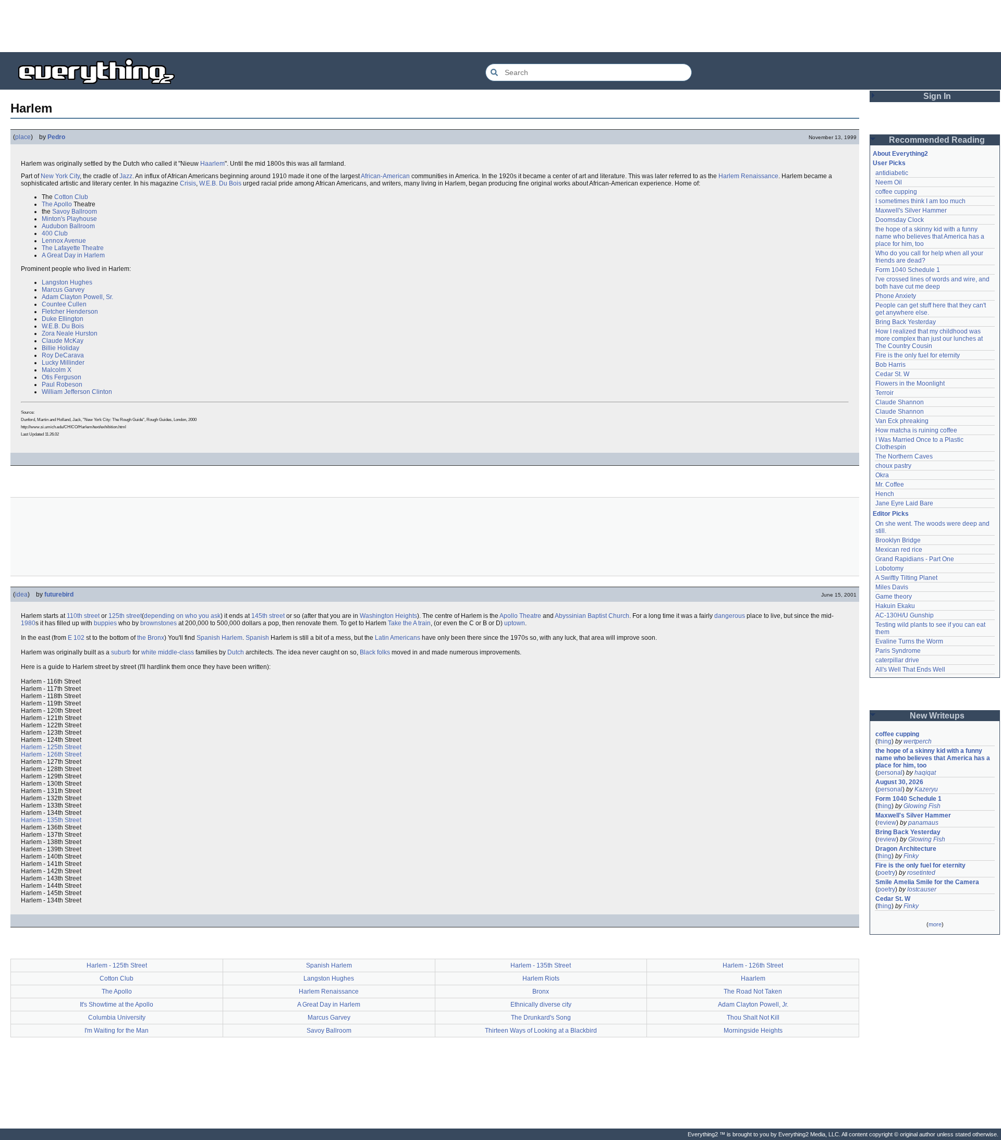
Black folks (375, 652)
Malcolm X (56, 370)
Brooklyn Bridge (898, 540)
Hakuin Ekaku (895, 606)
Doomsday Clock (899, 220)
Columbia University (116, 1017)
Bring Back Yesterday (905, 322)
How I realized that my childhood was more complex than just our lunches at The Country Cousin (929, 339)
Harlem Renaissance (748, 176)
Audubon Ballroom (68, 226)
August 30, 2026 (899, 782)
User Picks (889, 163)
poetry (886, 872)
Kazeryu (926, 789)
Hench (884, 494)
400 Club (55, 233)
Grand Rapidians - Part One (914, 559)
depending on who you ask (182, 615)
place (23, 137)
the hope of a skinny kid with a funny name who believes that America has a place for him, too (930, 236)
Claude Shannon (899, 402)
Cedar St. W (892, 374)
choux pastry (893, 465)
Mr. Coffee (889, 484)
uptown (514, 623)
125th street (125, 615)
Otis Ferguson (61, 377)
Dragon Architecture (905, 848)
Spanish (257, 637)
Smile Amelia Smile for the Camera (927, 882)
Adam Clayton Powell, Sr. (77, 297)
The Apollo (57, 204)
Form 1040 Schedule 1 (907, 270)
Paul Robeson (62, 384)
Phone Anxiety (895, 296)
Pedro (56, 137)
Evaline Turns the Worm (909, 641)
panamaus (923, 822)
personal (889, 772)
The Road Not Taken (753, 991)
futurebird (59, 594)
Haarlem (212, 163)
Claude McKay (62, 340)
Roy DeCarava (63, 355)
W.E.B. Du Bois (220, 183)
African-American (385, 176)
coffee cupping (896, 191)
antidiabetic (891, 173)
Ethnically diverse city (540, 1004)
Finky (911, 856)
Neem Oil (888, 182)
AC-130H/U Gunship (904, 615)
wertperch (918, 741)
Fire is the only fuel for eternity (917, 355)
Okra (882, 475)
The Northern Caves (904, 456)
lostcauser (921, 889)
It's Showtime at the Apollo (116, 1004)
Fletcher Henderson (70, 311)
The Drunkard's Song (541, 1017)
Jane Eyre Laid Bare (904, 503)
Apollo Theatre (520, 615)
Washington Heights (388, 615)
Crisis (188, 183)
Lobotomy (889, 568)
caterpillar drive (897, 660)
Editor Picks (891, 513)
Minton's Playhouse (69, 218)
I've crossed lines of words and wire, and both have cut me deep (933, 283)
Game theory (893, 596)
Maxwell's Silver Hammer (911, 210)
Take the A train (409, 623)
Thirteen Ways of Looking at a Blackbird (541, 1030)
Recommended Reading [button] (937, 139)
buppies (105, 623)
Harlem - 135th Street (51, 820)
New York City (60, 176)
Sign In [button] (937, 96)
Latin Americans (397, 637)
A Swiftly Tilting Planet (906, 577)
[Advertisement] (500, 26)
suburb (121, 652)
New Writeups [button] (937, 715)
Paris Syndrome (898, 650)
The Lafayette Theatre (73, 248)
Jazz (125, 176)
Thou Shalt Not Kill (753, 1017)
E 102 (76, 637)
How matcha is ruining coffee (916, 430)
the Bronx (150, 637)
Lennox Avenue (64, 240)
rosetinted (921, 872)
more (935, 924)
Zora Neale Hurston (69, 333)
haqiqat (925, 772)
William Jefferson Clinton (77, 391)
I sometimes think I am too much (920, 201)
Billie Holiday (60, 348)
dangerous (729, 615)
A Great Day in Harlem (73, 255)
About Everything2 (900, 153)
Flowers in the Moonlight (910, 383)
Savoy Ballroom (74, 211)
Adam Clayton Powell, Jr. (753, 1004)
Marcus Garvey (63, 289)
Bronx (540, 991)
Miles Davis (891, 587)
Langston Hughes (67, 282)
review (886, 822)
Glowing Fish (922, 806)
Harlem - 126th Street (51, 754)
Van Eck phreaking (902, 421)
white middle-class (167, 652)
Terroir (884, 392)
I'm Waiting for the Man (116, 1030)
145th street (268, 615)
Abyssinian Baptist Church (592, 615)
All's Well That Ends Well (910, 669)
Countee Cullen (64, 304)
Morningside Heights (753, 1030)
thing (884, 741)
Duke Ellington (62, 319)
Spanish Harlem (219, 637)
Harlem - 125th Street (51, 747)
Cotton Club (71, 197)
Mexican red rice (898, 549)
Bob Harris (890, 364)
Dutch (235, 652)
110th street (83, 615)
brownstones (158, 623)
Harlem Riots (540, 978)
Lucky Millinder (63, 362)
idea (21, 594)
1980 (28, 623)
